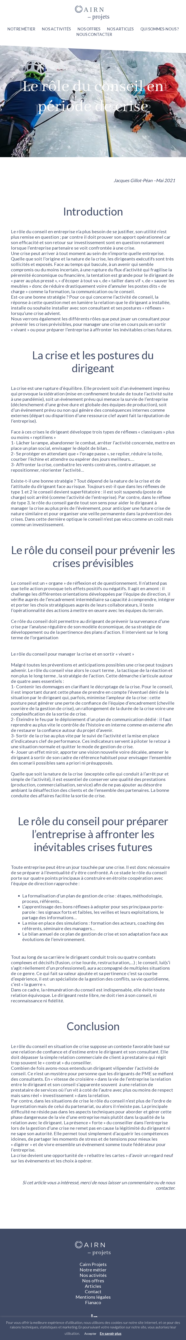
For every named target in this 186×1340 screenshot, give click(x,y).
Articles (93, 1286)
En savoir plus (110, 1333)
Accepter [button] (90, 1333)
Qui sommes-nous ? (159, 29)
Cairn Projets (93, 1264)
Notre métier (21, 29)
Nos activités (56, 29)
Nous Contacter (94, 34)
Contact (93, 1291)
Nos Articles (120, 29)
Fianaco (93, 1302)
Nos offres (89, 29)
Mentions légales (93, 1297)
